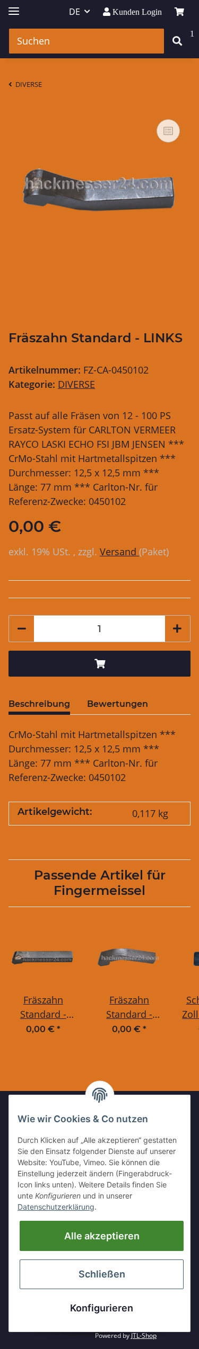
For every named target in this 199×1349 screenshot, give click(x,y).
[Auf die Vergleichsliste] (168, 131)
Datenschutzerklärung (56, 1206)
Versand (119, 551)
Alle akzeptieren (102, 1235)
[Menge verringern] (21, 629)
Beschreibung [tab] (39, 704)
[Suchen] (177, 41)
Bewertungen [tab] (117, 704)
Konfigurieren (101, 1308)
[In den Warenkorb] (99, 664)
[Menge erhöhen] (177, 629)
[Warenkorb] (179, 11)
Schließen (102, 1274)
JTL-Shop (144, 1335)
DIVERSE (76, 384)
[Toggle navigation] (13, 6)
